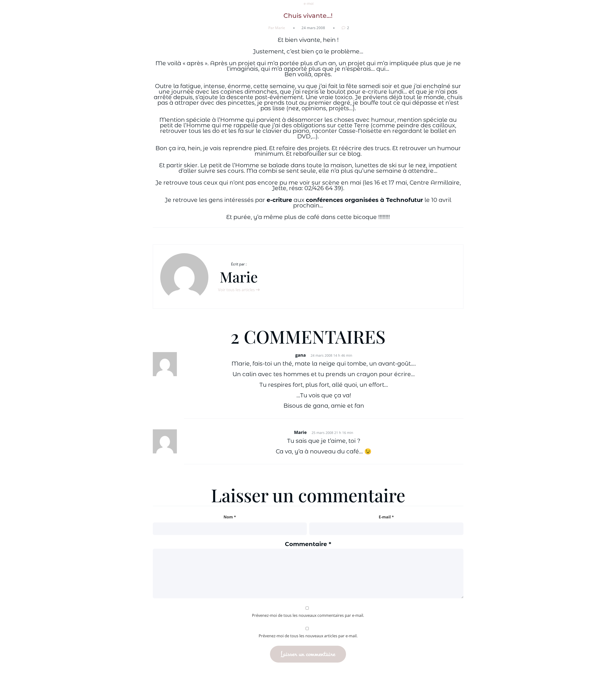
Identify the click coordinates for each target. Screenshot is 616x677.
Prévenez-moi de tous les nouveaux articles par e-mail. (308, 635)
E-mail (386, 517)
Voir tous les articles (237, 289)
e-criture (279, 199)
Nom (230, 517)
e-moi (309, 3)
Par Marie (276, 27)
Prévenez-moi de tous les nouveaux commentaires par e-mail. (308, 615)
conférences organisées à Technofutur (364, 199)
